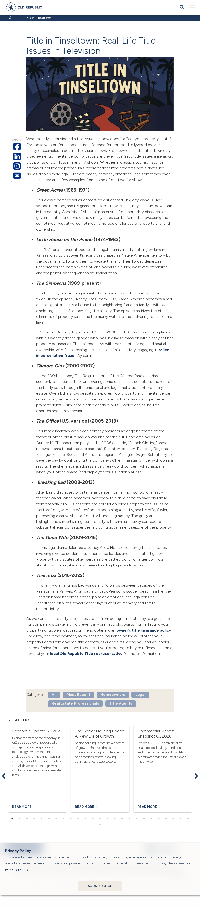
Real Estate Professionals (75, 703)
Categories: (35, 694)
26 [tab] (100, 824)
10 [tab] (78, 818)
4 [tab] (34, 818)
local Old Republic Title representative (86, 653)
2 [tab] (19, 818)
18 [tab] (136, 818)
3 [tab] (26, 818)
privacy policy (16, 869)
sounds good (100, 886)
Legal (140, 694)
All (54, 694)
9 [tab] (70, 818)
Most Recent (78, 694)
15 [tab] (114, 818)
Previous (4, 776)
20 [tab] (151, 818)
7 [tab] (56, 818)
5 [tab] (41, 818)
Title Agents (120, 703)
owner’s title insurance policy (143, 630)
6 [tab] (48, 818)
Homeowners (112, 694)
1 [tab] (12, 818)
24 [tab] (180, 818)
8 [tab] (63, 818)
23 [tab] (173, 818)
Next (196, 776)
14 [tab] (107, 818)
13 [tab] (100, 818)
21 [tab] (158, 818)
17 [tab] (129, 818)
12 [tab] (92, 818)
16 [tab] (122, 818)
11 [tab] (85, 818)
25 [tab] (187, 818)
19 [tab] (143, 818)
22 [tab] (165, 818)
